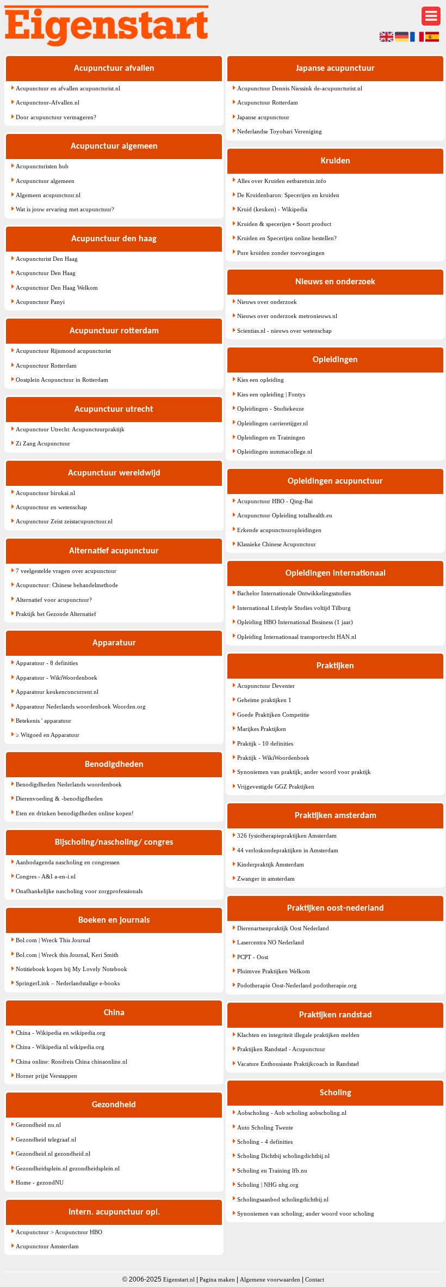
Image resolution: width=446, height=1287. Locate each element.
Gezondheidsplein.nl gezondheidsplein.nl (68, 1168)
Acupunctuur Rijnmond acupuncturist (63, 350)
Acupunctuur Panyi (40, 301)
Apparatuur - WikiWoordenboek (56, 677)
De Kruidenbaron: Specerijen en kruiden (288, 195)
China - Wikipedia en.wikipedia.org (61, 1032)
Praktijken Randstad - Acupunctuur (281, 1049)
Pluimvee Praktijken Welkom (273, 971)
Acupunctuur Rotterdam (46, 365)
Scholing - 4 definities (265, 1141)
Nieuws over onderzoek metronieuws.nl (287, 316)
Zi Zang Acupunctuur (43, 443)
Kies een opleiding (260, 379)
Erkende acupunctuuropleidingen (279, 530)
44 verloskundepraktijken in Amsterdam (287, 850)
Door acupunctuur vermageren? (56, 117)
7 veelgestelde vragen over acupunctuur (66, 571)
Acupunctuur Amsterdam (47, 1246)
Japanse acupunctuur (263, 117)
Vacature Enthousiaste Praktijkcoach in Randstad (298, 1063)
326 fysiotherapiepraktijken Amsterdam (287, 835)
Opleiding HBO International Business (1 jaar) (295, 622)
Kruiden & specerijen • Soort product (284, 224)
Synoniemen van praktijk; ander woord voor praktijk (304, 771)
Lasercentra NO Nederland (270, 942)
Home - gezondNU (40, 1182)
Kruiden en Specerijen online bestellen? (287, 238)
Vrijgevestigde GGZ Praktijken (275, 786)
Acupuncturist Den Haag (47, 258)
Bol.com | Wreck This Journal (53, 940)
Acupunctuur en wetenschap (51, 507)
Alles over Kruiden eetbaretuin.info (281, 181)
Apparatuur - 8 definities (47, 663)
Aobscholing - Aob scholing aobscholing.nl (291, 1112)
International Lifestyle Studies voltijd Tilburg (294, 608)
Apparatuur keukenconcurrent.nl (57, 691)
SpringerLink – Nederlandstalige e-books (68, 983)
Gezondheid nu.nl (38, 1124)
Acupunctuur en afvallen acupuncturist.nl (68, 88)
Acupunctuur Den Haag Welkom (57, 287)
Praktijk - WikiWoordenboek (273, 757)
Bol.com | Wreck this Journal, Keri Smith (67, 954)
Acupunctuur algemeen (45, 181)
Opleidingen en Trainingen (271, 437)
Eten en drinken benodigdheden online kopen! (75, 813)
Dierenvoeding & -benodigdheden (59, 798)
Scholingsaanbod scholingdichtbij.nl (283, 1199)
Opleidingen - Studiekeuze (270, 408)
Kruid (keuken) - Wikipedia (272, 209)
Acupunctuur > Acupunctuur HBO (59, 1232)
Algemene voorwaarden (270, 1279)
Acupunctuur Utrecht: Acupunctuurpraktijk (70, 429)
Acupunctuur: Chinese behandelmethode (67, 585)
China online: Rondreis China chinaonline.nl (71, 1061)
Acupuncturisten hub (42, 166)
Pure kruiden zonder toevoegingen (281, 252)
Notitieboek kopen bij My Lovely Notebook (71, 969)
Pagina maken (217, 1279)
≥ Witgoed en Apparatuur (47, 734)
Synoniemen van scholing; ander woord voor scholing (305, 1213)
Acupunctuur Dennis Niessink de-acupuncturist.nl (299, 88)
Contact (314, 1279)
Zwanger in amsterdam (266, 878)
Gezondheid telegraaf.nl (46, 1139)
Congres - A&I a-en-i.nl (46, 876)
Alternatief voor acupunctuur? (54, 599)
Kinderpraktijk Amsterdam (270, 864)
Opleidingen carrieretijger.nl (272, 423)
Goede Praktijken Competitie (273, 714)
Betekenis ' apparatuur (43, 720)
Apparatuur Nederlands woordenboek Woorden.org (81, 706)
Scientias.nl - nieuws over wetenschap (284, 330)
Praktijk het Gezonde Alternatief (56, 614)
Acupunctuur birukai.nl (45, 493)
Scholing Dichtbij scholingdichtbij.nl (283, 1155)
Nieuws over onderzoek (267, 301)
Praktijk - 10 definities (265, 743)
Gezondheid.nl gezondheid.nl (53, 1153)
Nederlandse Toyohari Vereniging (279, 131)
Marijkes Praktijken (261, 728)
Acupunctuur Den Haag (46, 273)
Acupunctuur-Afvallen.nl (47, 102)
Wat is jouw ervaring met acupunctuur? (65, 209)
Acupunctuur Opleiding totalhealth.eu (284, 515)
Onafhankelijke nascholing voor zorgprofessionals (79, 891)
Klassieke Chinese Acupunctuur (276, 544)
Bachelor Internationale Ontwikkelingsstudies (294, 593)
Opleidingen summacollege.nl (274, 451)
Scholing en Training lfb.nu (272, 1170)
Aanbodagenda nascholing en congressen (68, 862)
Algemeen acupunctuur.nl (48, 195)
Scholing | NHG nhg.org (268, 1184)
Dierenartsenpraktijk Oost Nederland (283, 928)
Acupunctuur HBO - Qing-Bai (275, 501)
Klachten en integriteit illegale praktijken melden (298, 1035)
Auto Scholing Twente (265, 1127)
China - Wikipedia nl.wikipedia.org (60, 1047)
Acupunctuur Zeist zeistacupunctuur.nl (64, 521)
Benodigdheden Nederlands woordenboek (69, 784)
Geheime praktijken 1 (264, 700)
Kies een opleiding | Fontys (271, 394)
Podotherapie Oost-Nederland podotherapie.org (297, 985)
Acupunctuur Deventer (266, 685)
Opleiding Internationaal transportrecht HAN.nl (296, 636)
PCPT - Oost (252, 957)
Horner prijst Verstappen (46, 1075)
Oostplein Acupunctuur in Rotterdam (62, 379)
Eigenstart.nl (179, 1279)
